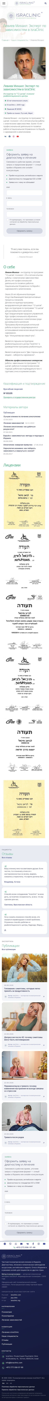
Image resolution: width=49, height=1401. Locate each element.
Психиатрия (7, 1312)
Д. (5, 930)
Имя (8, 187)
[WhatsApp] (15, 1243)
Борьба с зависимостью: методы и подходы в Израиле (23, 437)
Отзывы (5, 1340)
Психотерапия (8, 1316)
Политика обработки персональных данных (18, 1387)
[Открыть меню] (4, 3)
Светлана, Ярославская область (18, 905)
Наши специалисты (19, 40)
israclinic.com (16, 1295)
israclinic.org (15, 1300)
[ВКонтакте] (27, 1243)
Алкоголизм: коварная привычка (17, 445)
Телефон (10, 209)
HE (11, 1383)
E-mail (9, 198)
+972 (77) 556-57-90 (14, 1367)
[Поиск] (45, 3)
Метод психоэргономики (11, 1274)
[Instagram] (38, 1243)
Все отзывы (7, 857)
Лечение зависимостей (13, 423)
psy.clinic (14, 1298)
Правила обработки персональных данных (18, 1390)
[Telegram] (4, 1243)
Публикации (7, 1344)
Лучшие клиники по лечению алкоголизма (21, 416)
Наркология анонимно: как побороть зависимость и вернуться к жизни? (19, 449)
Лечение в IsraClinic (10, 1332)
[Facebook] (33, 1243)
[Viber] (10, 1243)
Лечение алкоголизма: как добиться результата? (19, 428)
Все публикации (9, 949)
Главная (5, 40)
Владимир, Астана (12, 882)
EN (7, 1383)
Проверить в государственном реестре (19, 397)
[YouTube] (44, 1243)
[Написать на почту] (21, 1243)
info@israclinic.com (14, 1363)
